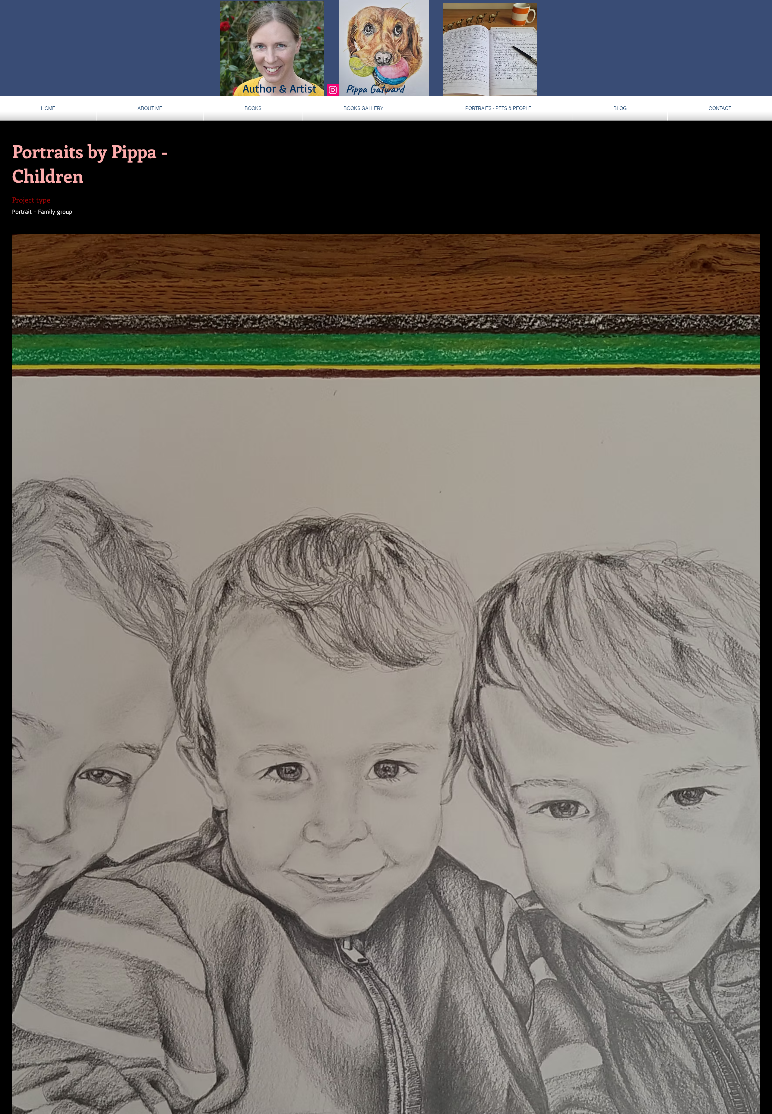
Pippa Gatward (374, 89)
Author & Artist (289, 88)
